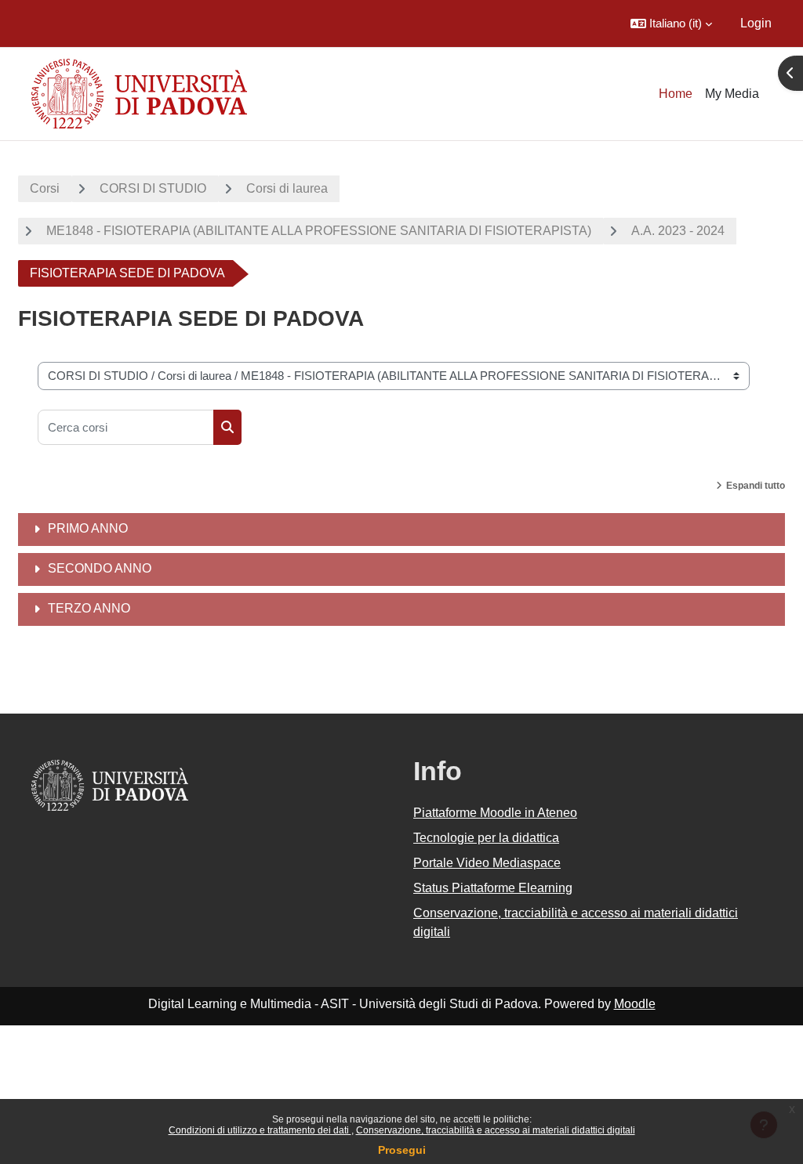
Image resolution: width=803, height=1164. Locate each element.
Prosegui (402, 1150)
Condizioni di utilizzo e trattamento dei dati (260, 1130)
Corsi (45, 188)
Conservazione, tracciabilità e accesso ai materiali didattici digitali (495, 1130)
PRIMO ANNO (88, 528)
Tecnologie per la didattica (486, 837)
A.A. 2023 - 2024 (678, 230)
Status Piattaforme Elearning (492, 888)
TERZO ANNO (89, 608)
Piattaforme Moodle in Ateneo (495, 812)
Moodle (635, 1003)
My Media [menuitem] (732, 93)
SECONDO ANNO (99, 568)
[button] (671, 23)
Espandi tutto (755, 485)
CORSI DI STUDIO (153, 188)
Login (756, 23)
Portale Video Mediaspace (487, 862)
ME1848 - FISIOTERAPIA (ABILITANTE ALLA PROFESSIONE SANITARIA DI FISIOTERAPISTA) (318, 230)
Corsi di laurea (287, 188)
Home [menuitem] (675, 93)
